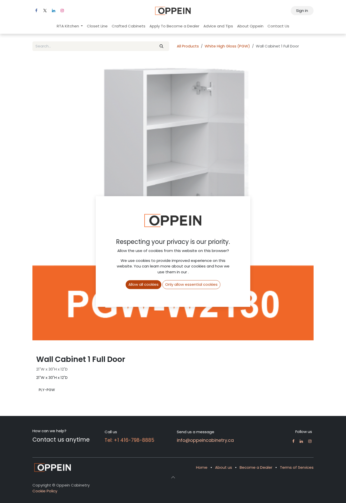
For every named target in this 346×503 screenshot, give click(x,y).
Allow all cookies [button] (143, 284)
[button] (173, 477)
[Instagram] (62, 10)
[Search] (161, 46)
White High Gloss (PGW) (227, 46)
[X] (45, 10)
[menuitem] (70, 26)
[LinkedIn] (53, 10)
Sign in (302, 10)
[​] (293, 441)
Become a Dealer (256, 467)
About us (223, 467)
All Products (188, 46)
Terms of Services (297, 467)
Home (201, 467)
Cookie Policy (44, 491)
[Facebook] (36, 10)
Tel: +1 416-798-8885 (129, 440)
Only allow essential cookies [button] (191, 284)
